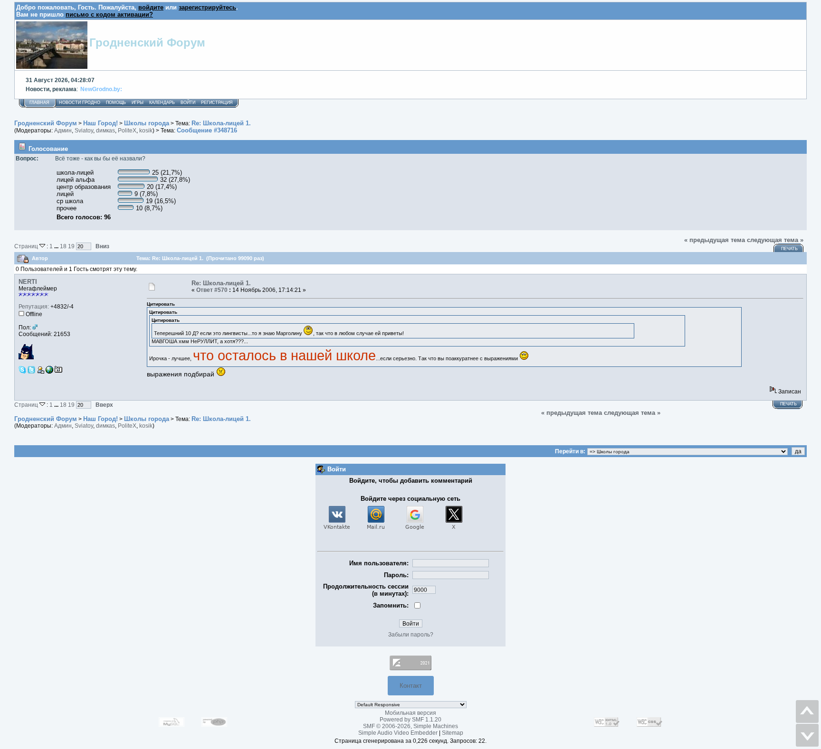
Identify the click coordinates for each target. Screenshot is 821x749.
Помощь (116, 102)
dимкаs (105, 130)
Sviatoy (84, 130)
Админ (63, 130)
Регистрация (217, 102)
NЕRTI (28, 281)
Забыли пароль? (410, 634)
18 (63, 246)
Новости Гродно (79, 102)
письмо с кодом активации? (109, 14)
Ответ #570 (212, 290)
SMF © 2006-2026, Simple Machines (410, 726)
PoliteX (127, 130)
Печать (789, 248)
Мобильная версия (410, 713)
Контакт (411, 685)
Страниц (26, 246)
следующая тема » (775, 239)
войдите (150, 7)
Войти (188, 102)
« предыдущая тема (714, 239)
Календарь (162, 102)
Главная (39, 102)
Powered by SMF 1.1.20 (410, 719)
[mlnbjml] (49, 371)
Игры (137, 102)
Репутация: (34, 306)
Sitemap (452, 733)
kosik (146, 130)
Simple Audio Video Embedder (398, 733)
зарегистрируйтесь (207, 7)
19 (71, 246)
